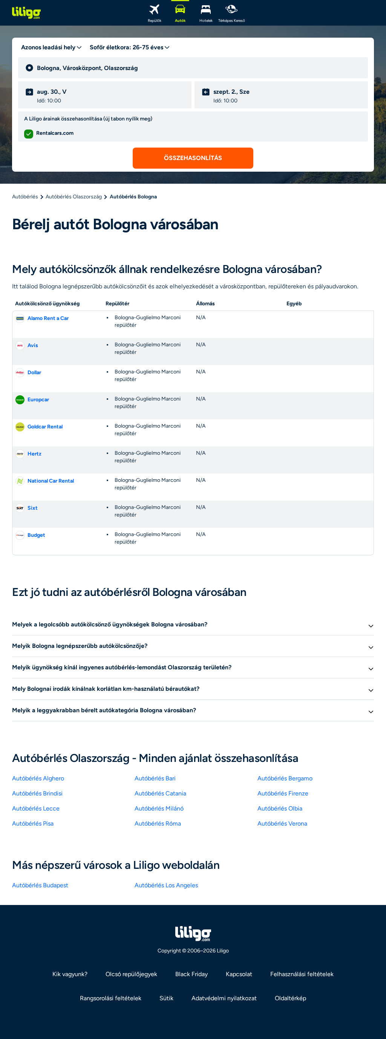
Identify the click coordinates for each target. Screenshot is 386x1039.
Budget (36, 535)
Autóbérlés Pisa (33, 823)
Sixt (33, 508)
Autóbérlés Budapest (40, 885)
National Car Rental (51, 481)
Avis (33, 345)
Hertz (34, 454)
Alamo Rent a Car (48, 318)
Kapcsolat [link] (239, 974)
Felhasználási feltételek (302, 974)
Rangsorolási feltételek (110, 998)
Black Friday (191, 974)
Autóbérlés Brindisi (37, 793)
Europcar (38, 399)
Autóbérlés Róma (158, 823)
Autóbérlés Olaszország (74, 196)
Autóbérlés (25, 196)
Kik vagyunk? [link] (69, 974)
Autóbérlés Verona (282, 823)
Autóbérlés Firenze (282, 793)
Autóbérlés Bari (155, 778)
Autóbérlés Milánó (159, 808)
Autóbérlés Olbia (279, 808)
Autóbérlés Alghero (38, 778)
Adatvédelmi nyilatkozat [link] (224, 998)
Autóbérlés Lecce (36, 808)
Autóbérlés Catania (160, 793)
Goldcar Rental (45, 427)
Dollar (34, 372)
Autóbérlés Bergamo (284, 778)
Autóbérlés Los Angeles (166, 885)
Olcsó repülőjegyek (131, 974)
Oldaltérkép (290, 998)
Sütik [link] (166, 998)
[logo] (26, 13)
